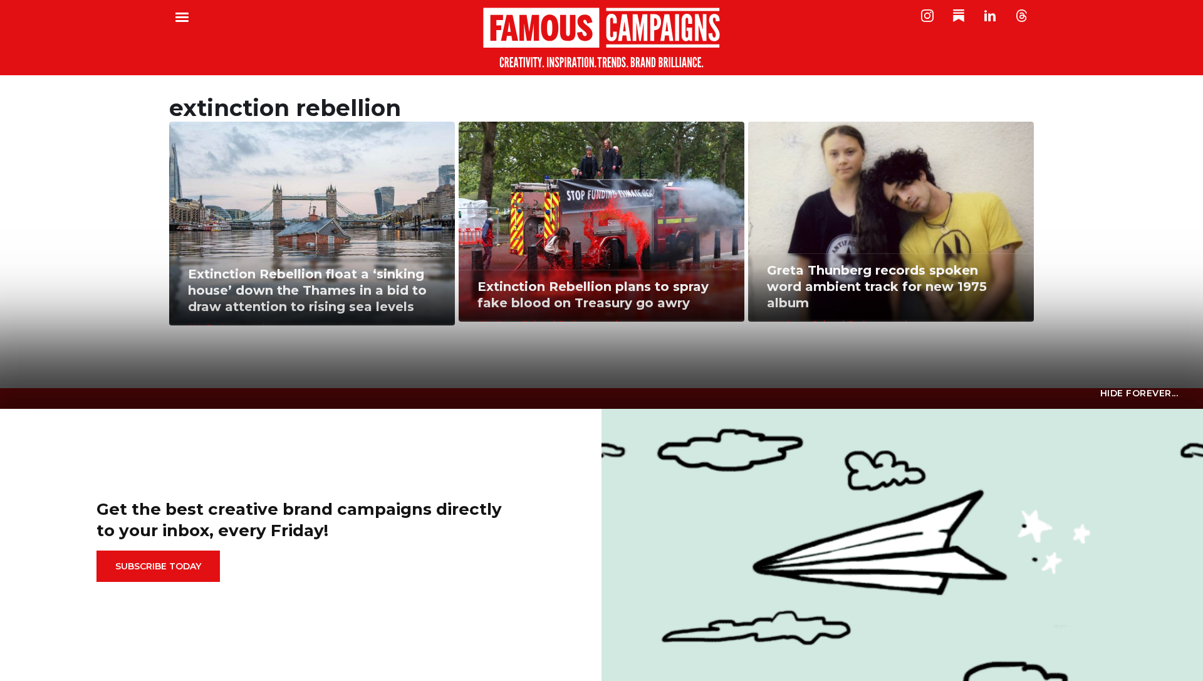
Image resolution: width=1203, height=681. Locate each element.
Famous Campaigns (601, 37)
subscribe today (158, 566)
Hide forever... (1139, 393)
